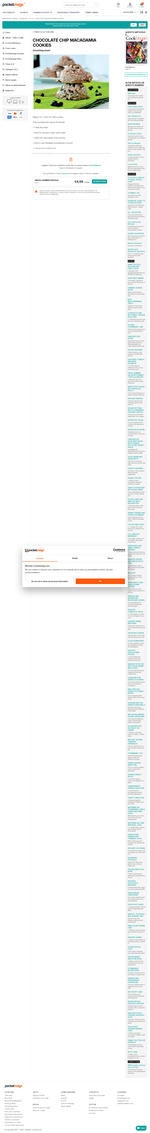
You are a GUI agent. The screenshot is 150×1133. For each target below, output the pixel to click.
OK (100, 581)
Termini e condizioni (12, 1120)
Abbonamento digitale (10, 18)
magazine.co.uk (123, 1101)
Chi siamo (120, 1095)
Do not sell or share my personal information (49, 581)
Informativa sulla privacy (14, 1114)
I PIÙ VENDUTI (8, 12)
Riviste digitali (66, 1106)
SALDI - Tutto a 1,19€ (14, 38)
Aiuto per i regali (39, 1110)
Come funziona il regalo (41, 1108)
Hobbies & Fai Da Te (42, 12)
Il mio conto (10, 48)
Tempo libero (91, 12)
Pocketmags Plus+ (13, 59)
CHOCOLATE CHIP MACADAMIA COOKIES (49, 18)
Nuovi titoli (8, 1098)
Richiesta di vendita (96, 1110)
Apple (63, 1095)
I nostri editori (10, 1109)
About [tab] (110, 558)
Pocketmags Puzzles (14, 53)
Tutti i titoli (8, 1095)
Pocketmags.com (123, 1098)
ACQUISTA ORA (99, 181)
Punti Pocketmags (67, 1103)
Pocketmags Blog (11, 1106)
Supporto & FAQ (38, 1095)
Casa (7, 32)
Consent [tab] (39, 558)
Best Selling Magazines (13, 1101)
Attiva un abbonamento (15, 85)
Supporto (9, 90)
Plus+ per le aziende (12, 1111)
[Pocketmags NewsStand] (14, 4)
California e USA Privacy (14, 1117)
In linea (63, 1101)
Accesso (65, 173)
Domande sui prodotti (97, 1095)
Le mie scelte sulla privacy (14, 1125)
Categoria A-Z (11, 69)
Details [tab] (75, 558)
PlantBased (23, 18)
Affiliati (91, 1098)
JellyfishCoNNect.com (125, 1103)
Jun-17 (31, 18)
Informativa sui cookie (13, 1122)
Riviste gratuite (10, 1103)
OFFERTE (24, 12)
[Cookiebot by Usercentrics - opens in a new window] (115, 550)
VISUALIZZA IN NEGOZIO (136, 75)
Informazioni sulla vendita (98, 1108)
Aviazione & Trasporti (68, 12)
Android (64, 1098)
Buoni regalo (11, 80)
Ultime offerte (11, 75)
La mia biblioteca (12, 43)
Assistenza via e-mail (40, 1098)
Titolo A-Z (9, 64)
